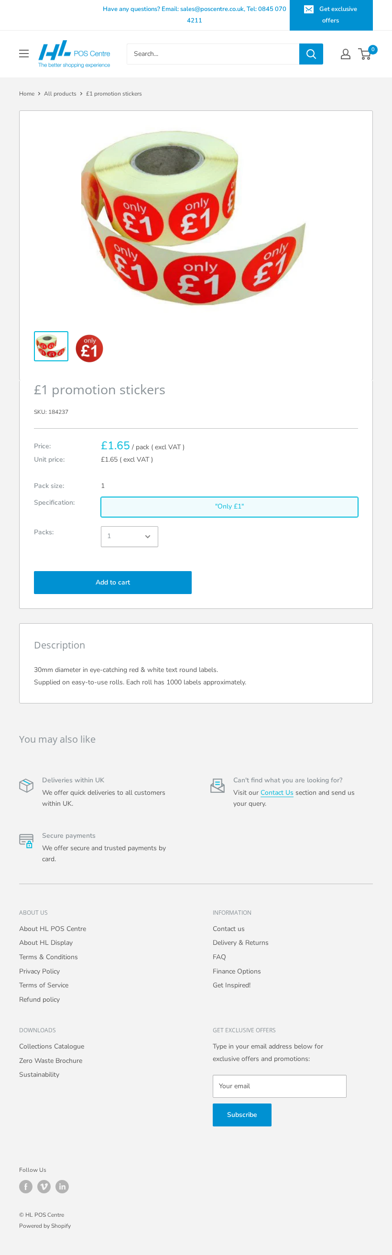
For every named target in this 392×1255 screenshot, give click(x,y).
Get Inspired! (231, 985)
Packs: (44, 532)
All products (60, 93)
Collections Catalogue (51, 1046)
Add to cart (113, 582)
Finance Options (237, 971)
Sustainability (39, 1074)
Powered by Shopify (45, 1226)
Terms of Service (43, 985)
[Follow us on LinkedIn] (62, 1186)
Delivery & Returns (241, 942)
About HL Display (46, 942)
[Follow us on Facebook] (26, 1186)
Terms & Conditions (48, 957)
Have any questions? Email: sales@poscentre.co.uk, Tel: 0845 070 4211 (194, 15)
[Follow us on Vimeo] (44, 1186)
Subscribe (242, 1114)
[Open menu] (24, 53)
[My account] (345, 54)
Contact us (229, 928)
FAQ (219, 957)
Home (26, 93)
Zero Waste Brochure (50, 1060)
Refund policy (39, 999)
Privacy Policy (39, 971)
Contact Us (277, 792)
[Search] (311, 54)
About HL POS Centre (52, 928)
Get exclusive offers (338, 15)
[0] (365, 54)
